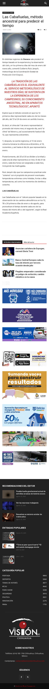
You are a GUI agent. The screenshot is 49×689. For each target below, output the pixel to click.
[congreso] (24, 385)
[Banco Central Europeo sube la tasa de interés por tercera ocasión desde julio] (8, 262)
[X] (17, 230)
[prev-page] (3, 283)
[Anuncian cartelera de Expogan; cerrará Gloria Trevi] (8, 251)
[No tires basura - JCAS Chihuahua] (24, 458)
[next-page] (7, 283)
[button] (4, 3)
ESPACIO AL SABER (8, 13)
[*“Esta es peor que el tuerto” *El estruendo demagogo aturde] (8, 546)
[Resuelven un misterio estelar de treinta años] (8, 517)
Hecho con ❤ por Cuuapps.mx (25, 686)
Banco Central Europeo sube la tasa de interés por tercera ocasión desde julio (29, 263)
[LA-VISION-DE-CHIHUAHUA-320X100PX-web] (24, 334)
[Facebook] (12, 230)
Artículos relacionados (12, 242)
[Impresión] (34, 230)
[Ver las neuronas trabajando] (8, 506)
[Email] (28, 230)
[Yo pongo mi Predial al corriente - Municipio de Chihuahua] (24, 315)
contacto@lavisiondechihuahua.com (30, 661)
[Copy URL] (39, 230)
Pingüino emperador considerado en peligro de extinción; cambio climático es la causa (30, 274)
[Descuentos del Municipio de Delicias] (24, 415)
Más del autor (29, 242)
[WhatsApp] (23, 230)
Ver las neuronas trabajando (27, 503)
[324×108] (24, 295)
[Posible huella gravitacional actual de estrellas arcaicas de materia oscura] (8, 494)
